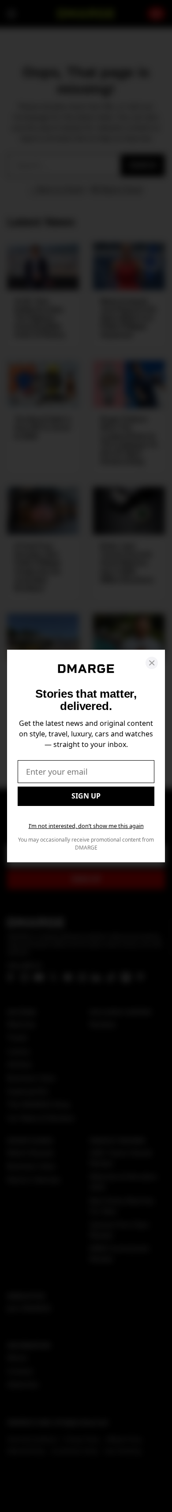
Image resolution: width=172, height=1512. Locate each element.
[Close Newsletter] (152, 663)
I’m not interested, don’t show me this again (86, 826)
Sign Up (86, 796)
